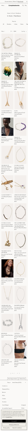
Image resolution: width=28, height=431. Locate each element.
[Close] (25, 393)
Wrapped (3, 137)
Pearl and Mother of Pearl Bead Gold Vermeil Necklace (7, 56)
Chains (21, 24)
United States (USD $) (16, 382)
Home (8, 13)
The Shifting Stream (6, 53)
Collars (15, 24)
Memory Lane (5, 360)
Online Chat (22, 378)
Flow (15, 111)
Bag (26, 5)
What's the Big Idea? (6, 279)
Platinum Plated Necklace (7, 335)
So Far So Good (19, 165)
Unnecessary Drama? (20, 195)
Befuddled (4, 333)
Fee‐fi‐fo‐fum (18, 251)
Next (19, 373)
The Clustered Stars (19, 223)
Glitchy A (17, 333)
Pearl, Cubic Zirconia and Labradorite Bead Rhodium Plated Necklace (20, 254)
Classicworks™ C (6, 195)
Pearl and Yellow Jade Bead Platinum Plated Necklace (19, 168)
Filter (2, 31)
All (3, 24)
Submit (23, 420)
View (15, 31)
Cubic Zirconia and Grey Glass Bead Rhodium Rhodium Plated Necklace (20, 226)
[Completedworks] (14, 5)
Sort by (23, 31)
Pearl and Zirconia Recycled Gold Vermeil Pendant (6, 170)
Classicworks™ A (6, 111)
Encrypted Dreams (19, 279)
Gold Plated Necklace (19, 87)
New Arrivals (20, 1)
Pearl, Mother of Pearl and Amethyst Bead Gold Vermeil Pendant (20, 198)
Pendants (9, 24)
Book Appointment (12, 378)
